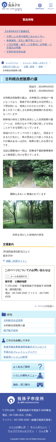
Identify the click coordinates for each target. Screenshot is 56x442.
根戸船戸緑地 (11, 330)
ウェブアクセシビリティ (21, 431)
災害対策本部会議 (16, 51)
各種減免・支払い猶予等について (24, 40)
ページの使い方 (17, 427)
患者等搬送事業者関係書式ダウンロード (25, 347)
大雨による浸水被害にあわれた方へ (25, 36)
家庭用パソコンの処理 (15, 357)
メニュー (50, 8)
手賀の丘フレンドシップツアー (20, 352)
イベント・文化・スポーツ (35, 63)
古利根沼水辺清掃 (13, 320)
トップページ (12, 63)
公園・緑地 (29, 66)
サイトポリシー (38, 427)
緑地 (41, 66)
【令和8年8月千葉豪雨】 (17, 31)
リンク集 (43, 431)
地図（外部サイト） (16, 261)
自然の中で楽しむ (11, 66)
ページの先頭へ (45, 306)
